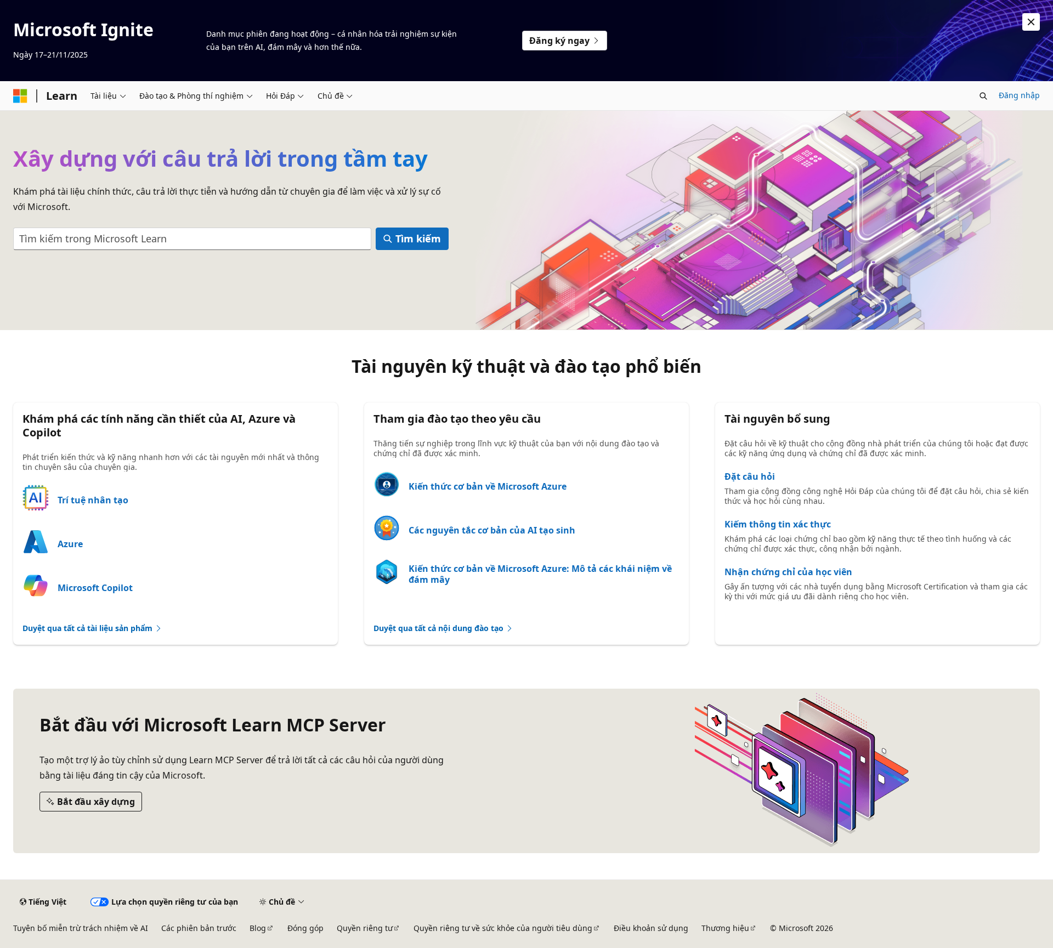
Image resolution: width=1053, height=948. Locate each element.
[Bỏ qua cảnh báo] (1031, 22)
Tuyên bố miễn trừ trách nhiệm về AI (80, 928)
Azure (70, 543)
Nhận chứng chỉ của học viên (788, 571)
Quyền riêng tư (365, 928)
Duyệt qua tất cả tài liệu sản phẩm (88, 628)
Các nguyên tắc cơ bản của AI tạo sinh (492, 530)
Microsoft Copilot (95, 587)
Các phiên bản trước (198, 928)
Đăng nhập (1019, 95)
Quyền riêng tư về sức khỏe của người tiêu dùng (503, 928)
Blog (258, 928)
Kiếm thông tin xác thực (777, 524)
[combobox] (192, 239)
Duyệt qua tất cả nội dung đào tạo (439, 628)
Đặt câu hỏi (749, 476)
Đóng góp (305, 928)
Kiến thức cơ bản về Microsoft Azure (488, 486)
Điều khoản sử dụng (651, 928)
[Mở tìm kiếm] (983, 96)
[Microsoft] (20, 96)
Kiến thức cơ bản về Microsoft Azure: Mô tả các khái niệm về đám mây (540, 574)
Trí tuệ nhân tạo (93, 500)
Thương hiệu (725, 928)
